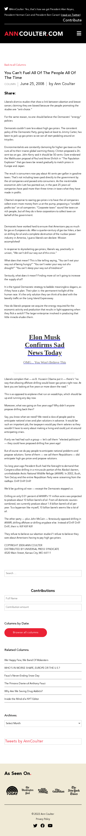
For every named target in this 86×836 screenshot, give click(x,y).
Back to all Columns (15, 65)
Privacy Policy (43, 819)
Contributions (43, 591)
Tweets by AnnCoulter (24, 741)
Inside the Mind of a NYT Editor (21, 699)
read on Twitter (71, 15)
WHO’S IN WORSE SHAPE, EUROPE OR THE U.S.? (32, 668)
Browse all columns (25, 632)
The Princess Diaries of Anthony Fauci (25, 683)
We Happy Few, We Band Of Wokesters (26, 660)
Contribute (72, 20)
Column (10, 84)
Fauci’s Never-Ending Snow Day (21, 676)
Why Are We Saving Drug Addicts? (23, 691)
